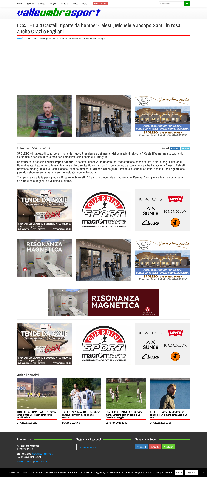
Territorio (64, 3)
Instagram (169, 446)
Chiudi (179, 472)
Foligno (52, 3)
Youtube (156, 446)
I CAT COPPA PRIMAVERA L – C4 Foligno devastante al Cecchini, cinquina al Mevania (81, 414)
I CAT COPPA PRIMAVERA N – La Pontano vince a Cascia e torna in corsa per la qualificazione (37, 414)
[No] (203, 472)
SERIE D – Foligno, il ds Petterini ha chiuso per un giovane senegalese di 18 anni (168, 414)
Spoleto (41, 3)
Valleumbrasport (88, 447)
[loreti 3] (103, 302)
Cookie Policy (40, 461)
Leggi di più (191, 472)
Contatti (20, 461)
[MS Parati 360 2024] (44, 210)
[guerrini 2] (103, 210)
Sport (29, 3)
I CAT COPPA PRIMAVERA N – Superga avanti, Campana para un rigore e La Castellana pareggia (124, 414)
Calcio (25, 38)
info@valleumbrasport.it (42, 453)
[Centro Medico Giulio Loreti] (44, 258)
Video (75, 3)
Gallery (85, 3)
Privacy (29, 461)
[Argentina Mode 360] (162, 210)
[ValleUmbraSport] (59, 13)
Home (19, 3)
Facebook (142, 446)
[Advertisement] (103, 67)
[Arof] (162, 116)
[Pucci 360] (103, 116)
